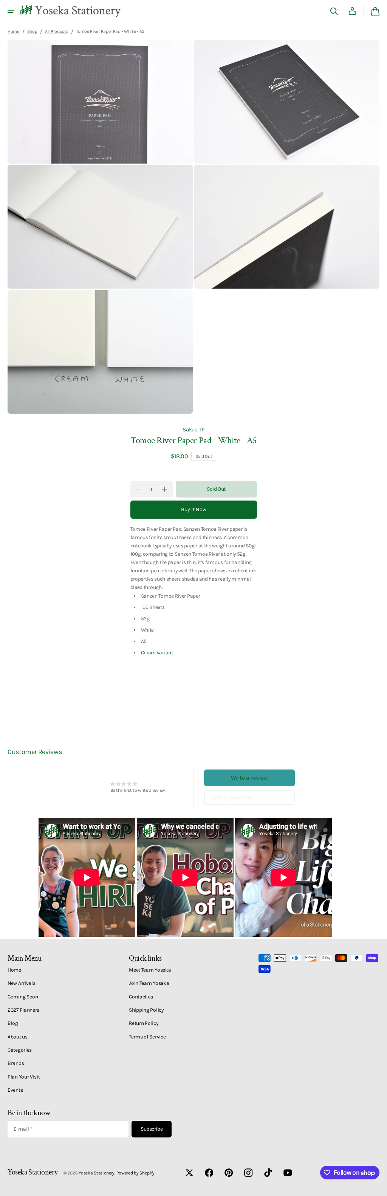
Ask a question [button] (232, 797)
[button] (11, 11)
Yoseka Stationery (97, 1173)
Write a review (249, 777)
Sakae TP (193, 429)
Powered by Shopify (135, 1173)
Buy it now (193, 509)
